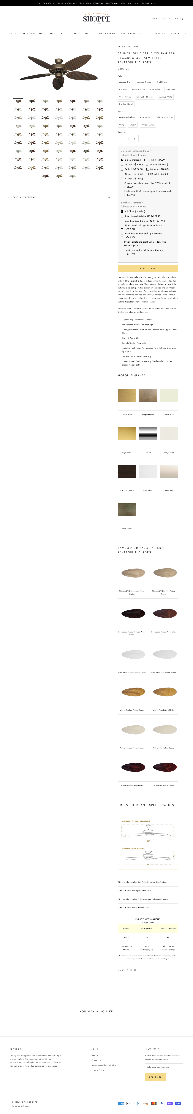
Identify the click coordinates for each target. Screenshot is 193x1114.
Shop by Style (58, 33)
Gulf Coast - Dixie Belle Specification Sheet (134, 890)
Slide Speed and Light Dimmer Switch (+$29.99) (143, 227)
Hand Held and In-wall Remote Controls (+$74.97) (144, 251)
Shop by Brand (105, 33)
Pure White (155, 89)
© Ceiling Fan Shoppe (24, 1102)
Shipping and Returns (22, 197)
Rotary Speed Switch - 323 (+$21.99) (143, 216)
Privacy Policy (98, 1070)
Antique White (165, 96)
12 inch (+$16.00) (134, 164)
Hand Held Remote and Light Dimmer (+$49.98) (143, 235)
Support (160, 33)
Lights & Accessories (135, 33)
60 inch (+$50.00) (159, 174)
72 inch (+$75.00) (134, 178)
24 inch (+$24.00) (134, 169)
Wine (121, 124)
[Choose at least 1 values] (134, 155)
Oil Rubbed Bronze (144, 96)
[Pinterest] (135, 970)
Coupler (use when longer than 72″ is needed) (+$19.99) (147, 185)
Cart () (180, 18)
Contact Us (178, 33)
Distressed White (126, 117)
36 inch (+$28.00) (159, 169)
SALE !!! (11, 33)
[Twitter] (131, 970)
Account (154, 19)
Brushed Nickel (126, 104)
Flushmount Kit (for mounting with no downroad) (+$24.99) (148, 193)
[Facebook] (127, 970)
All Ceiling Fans (33, 33)
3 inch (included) (133, 159)
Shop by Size (82, 33)
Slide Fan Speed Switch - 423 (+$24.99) (145, 221)
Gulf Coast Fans (128, 46)
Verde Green (125, 96)
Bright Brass (162, 81)
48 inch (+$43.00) (134, 174)
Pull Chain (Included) (135, 211)
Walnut (133, 124)
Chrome (123, 89)
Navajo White (138, 89)
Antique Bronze (144, 81)
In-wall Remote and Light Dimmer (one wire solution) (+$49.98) (145, 243)
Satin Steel (170, 89)
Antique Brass (125, 81)
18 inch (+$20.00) (159, 164)
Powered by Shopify (21, 1105)
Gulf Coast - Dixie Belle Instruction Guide (133, 907)
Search (167, 19)
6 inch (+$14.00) (156, 159)
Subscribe (155, 1077)
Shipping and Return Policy (104, 1065)
